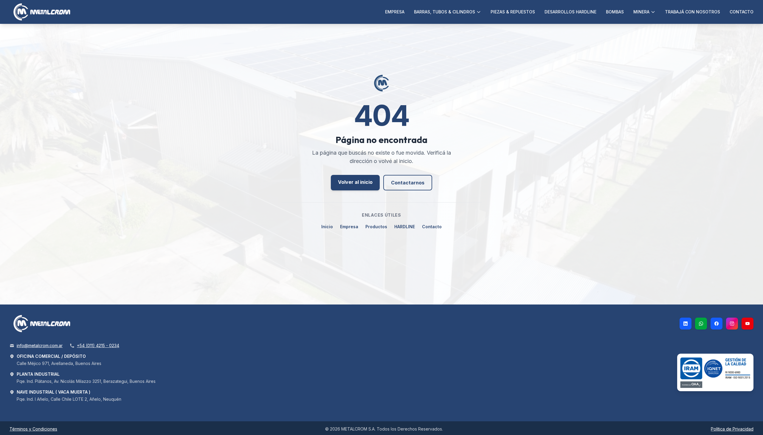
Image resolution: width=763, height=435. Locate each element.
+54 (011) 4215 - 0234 (98, 345)
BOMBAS (615, 11)
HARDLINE (404, 226)
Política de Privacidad (732, 428)
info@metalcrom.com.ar (40, 345)
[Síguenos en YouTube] (747, 324)
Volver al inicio (355, 182)
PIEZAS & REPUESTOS (513, 11)
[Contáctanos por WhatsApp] (701, 324)
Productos (376, 226)
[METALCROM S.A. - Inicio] (43, 11)
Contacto (432, 226)
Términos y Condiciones (33, 428)
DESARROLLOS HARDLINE (570, 11)
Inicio (327, 226)
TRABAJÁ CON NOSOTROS (692, 11)
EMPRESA (394, 11)
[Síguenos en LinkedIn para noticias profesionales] (685, 324)
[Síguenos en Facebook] (716, 324)
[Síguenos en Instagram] (732, 324)
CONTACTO (741, 11)
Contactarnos (407, 183)
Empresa (349, 226)
